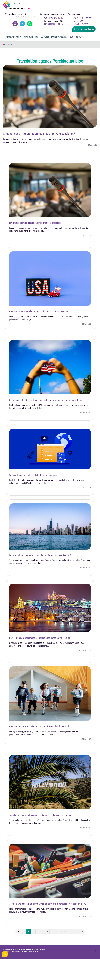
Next (76, 931)
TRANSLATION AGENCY (13, 37)
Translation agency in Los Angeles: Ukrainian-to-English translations (40, 815)
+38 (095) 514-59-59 (82, 17)
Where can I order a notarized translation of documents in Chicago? (40, 555)
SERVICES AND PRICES (31, 37)
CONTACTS (79, 37)
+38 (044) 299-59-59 (53, 17)
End (82, 931)
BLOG (72, 37)
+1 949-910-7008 (80, 24)
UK (15, 3)
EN (25, 3)
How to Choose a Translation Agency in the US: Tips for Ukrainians (39, 311)
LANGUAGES (45, 37)
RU (20, 3)
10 (71, 931)
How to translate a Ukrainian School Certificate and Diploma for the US (41, 726)
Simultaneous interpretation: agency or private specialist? (39, 133)
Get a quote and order (84, 29)
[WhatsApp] (30, 24)
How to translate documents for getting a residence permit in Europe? (41, 637)
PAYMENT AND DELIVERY (59, 37)
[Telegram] (22, 24)
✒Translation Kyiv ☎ (25, 952)
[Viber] (15, 24)
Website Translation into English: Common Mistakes (33, 475)
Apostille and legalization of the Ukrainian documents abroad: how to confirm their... (47, 903)
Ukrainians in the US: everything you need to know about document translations (45, 400)
